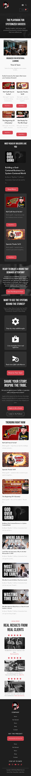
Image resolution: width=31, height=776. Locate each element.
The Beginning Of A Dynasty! (11, 496)
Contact (15, 729)
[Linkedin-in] (18, 764)
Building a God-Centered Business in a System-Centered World (15, 170)
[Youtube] (15, 764)
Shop (15, 726)
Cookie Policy (21, 772)
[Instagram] (12, 764)
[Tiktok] (21, 764)
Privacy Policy (15, 772)
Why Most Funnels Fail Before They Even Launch (14, 580)
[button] (22, 5)
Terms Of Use (9, 772)
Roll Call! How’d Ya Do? (14, 212)
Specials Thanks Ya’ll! (13, 244)
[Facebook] (9, 764)
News (15, 723)
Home (15, 716)
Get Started (15, 719)
